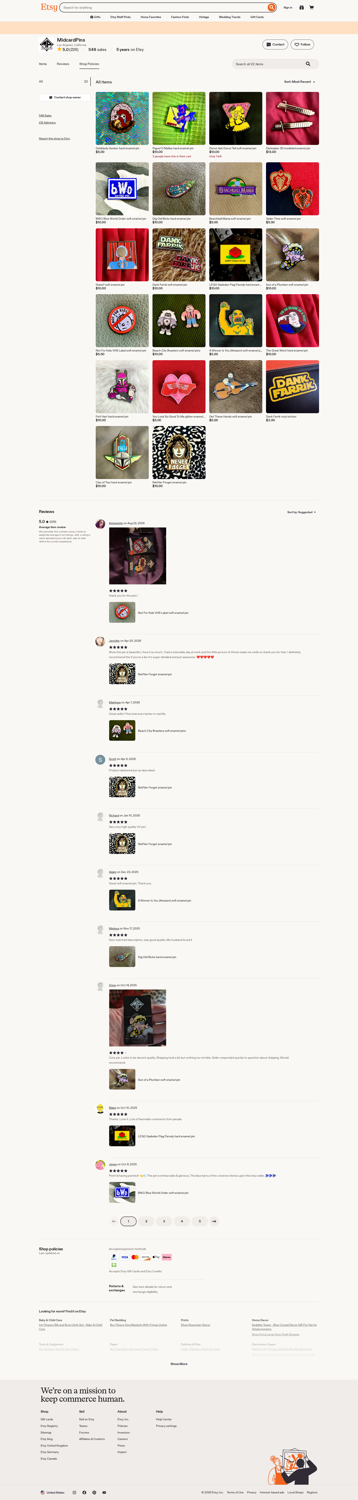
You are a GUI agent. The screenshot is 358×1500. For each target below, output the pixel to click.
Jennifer (114, 640)
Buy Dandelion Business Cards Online (134, 1349)
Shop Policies (89, 64)
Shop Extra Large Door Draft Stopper (276, 1334)
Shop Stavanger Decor (195, 1325)
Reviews (63, 64)
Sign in (288, 7)
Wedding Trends (230, 17)
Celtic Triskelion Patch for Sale (200, 1349)
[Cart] (312, 7)
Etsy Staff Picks (120, 17)
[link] (114, 1221)
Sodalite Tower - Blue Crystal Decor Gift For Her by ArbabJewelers (284, 1327)
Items (43, 64)
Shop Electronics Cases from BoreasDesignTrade (283, 1354)
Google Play (86, 1473)
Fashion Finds (180, 17)
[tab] (64, 81)
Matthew (115, 702)
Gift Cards (257, 17)
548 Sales (45, 115)
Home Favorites (151, 17)
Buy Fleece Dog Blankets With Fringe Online (138, 1325)
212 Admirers (47, 122)
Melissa (114, 928)
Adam (112, 872)
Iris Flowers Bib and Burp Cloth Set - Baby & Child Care (70, 1327)
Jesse (113, 1164)
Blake (112, 1107)
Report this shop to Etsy (54, 138)
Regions (312, 1492)
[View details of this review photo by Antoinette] (137, 555)
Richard (114, 815)
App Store (55, 1473)
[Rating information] (59, 49)
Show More (179, 1364)
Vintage (204, 17)
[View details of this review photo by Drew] (137, 1018)
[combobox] (163, 7)
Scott (112, 759)
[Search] (272, 7)
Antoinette (116, 523)
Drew (112, 985)
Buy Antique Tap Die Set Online (59, 1349)
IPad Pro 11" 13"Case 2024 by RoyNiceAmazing (282, 1349)
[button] (275, 44)
